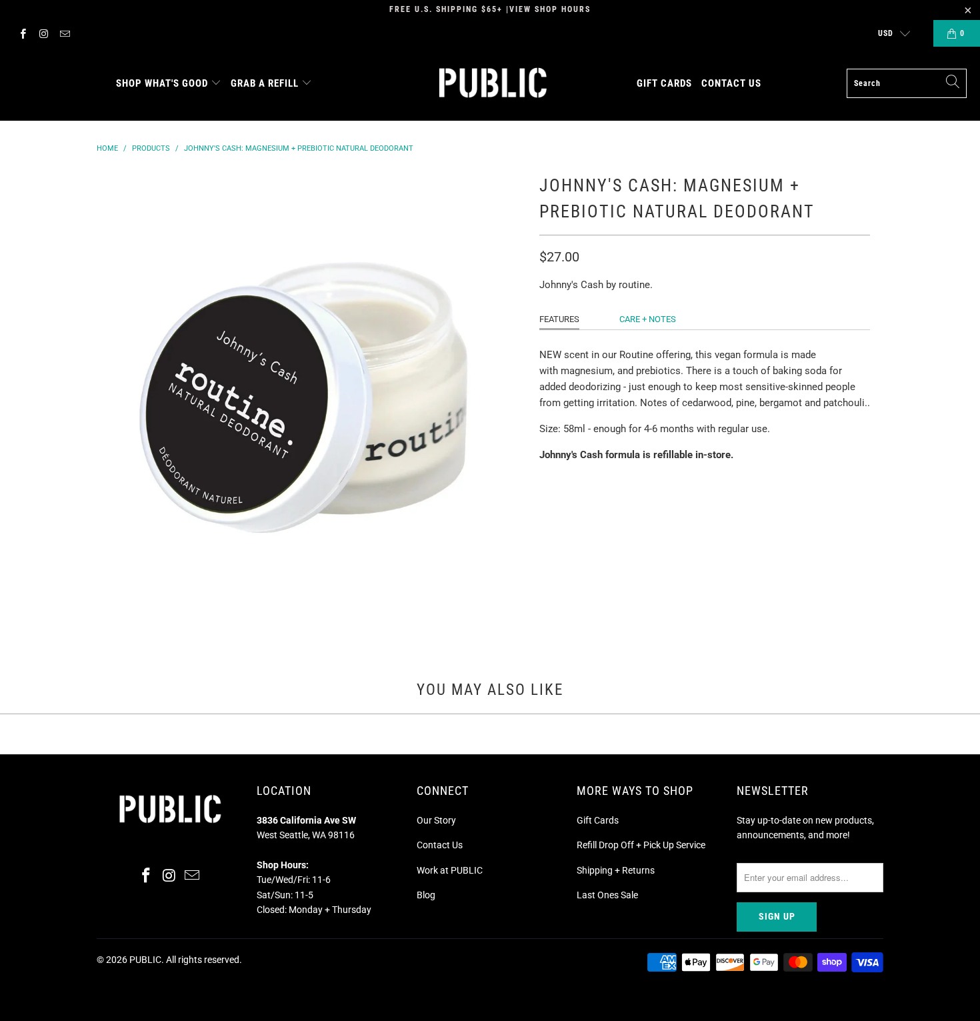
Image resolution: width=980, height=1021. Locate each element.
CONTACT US (731, 83)
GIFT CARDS (664, 83)
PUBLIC (145, 959)
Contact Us (440, 845)
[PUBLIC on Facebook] (22, 33)
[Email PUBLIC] (64, 33)
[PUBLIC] (493, 83)
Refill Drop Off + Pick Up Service (641, 845)
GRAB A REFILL (265, 83)
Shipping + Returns (616, 870)
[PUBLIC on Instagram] (43, 33)
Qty (547, 480)
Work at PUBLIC (450, 870)
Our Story (436, 820)
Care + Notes (647, 319)
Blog (426, 895)
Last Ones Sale (607, 895)
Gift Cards (598, 820)
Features (559, 319)
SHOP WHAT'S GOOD (162, 83)
